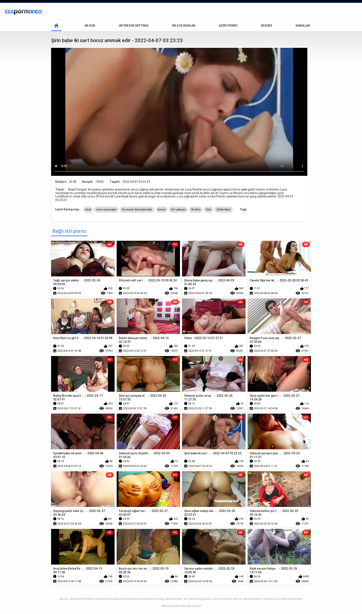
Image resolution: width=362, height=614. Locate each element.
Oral (208, 209)
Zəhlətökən (223, 209)
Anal (88, 209)
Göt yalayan (178, 209)
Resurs (266, 25)
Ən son (89, 25)
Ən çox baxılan (183, 25)
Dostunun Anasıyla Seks (137, 209)
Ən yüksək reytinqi (133, 25)
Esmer (162, 209)
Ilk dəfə (195, 209)
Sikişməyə (167, 605)
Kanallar (303, 25)
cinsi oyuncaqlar (106, 209)
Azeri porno (228, 25)
